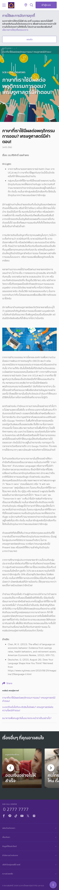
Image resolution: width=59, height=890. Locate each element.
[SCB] (11, 5)
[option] (22, 768)
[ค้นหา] (31, 5)
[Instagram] (34, 815)
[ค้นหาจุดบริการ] (26, 5)
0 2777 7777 (16, 809)
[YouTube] (21, 815)
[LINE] (9, 815)
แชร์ (8, 103)
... (14, 48)
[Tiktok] (15, 815)
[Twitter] (27, 815)
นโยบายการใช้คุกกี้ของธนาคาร (15, 30)
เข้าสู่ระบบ (46, 5)
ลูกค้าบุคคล (6, 48)
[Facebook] (3, 815)
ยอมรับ (30, 39)
